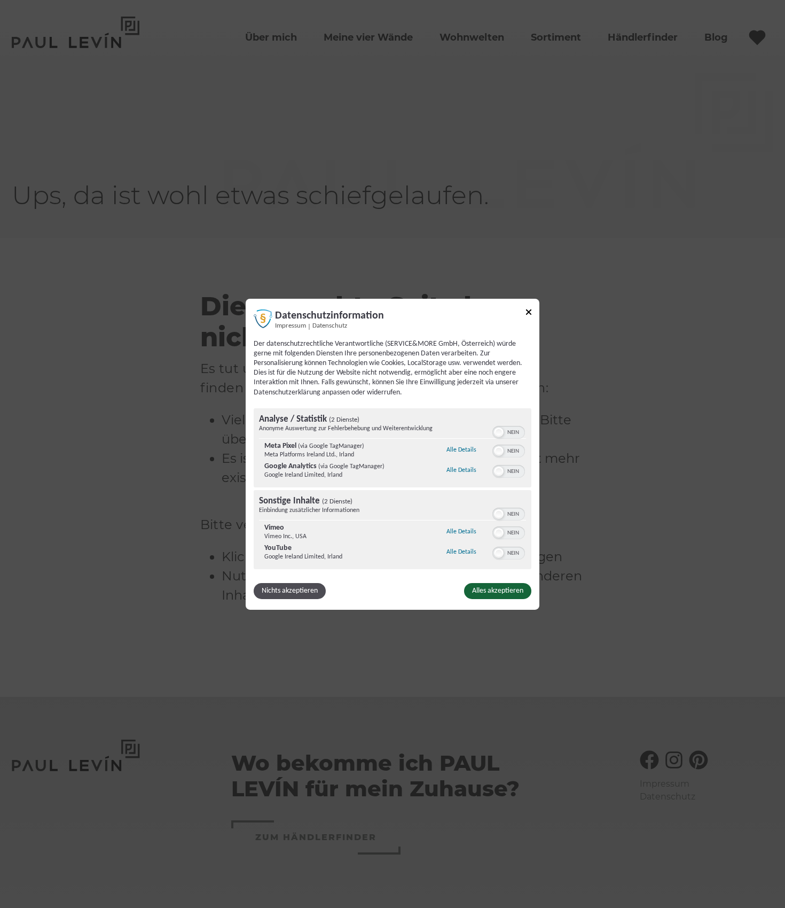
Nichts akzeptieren (290, 591)
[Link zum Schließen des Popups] (528, 313)
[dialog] (392, 453)
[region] (392, 490)
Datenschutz (329, 325)
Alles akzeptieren (497, 591)
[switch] (508, 431)
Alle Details (461, 449)
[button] (499, 432)
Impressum (290, 325)
